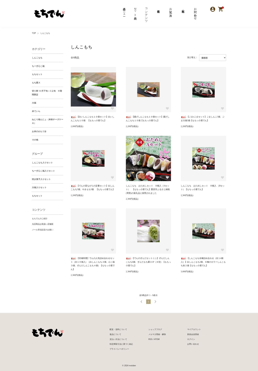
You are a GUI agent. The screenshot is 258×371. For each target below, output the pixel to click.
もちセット (37, 74)
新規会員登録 (193, 334)
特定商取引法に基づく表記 (121, 344)
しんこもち (45, 33)
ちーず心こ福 (38, 66)
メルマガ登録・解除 (157, 334)
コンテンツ (146, 13)
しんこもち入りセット (42, 163)
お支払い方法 (170, 9)
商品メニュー (124, 10)
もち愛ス (36, 83)
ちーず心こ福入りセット (43, 171)
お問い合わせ (195, 12)
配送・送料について (118, 329)
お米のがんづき (39, 131)
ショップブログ (155, 329)
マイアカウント (194, 329)
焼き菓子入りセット (41, 179)
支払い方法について (118, 339)
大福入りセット (39, 187)
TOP (34, 33)
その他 (35, 140)
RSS (150, 339)
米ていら (36, 111)
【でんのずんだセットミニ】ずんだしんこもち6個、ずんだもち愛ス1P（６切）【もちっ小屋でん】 (148, 262)
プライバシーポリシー (119, 349)
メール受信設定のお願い (42, 230)
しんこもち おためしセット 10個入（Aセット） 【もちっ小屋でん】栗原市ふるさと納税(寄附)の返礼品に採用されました (148, 189)
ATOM (157, 339)
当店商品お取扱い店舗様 (42, 224)
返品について (115, 334)
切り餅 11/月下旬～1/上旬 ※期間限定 (47, 93)
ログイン (191, 339)
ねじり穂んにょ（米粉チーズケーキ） (47, 121)
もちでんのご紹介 (39, 218)
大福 (34, 103)
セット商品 (135, 10)
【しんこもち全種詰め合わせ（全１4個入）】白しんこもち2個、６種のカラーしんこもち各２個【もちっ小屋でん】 (203, 262)
